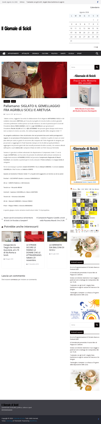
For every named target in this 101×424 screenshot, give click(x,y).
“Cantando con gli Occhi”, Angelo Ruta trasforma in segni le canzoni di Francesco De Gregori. (45, 3)
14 (88, 28)
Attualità (25, 53)
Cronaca (35, 53)
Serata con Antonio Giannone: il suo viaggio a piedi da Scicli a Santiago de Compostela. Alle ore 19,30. (84, 280)
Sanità (63, 53)
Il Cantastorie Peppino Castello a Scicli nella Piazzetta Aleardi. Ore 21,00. (50, 219)
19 (80, 33)
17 (71, 33)
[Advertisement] (85, 129)
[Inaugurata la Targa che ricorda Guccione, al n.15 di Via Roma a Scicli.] (11, 233)
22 (93, 33)
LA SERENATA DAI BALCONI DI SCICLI (56, 247)
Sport (79, 53)
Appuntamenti (13, 53)
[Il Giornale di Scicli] (4, 53)
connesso (14, 279)
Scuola (71, 53)
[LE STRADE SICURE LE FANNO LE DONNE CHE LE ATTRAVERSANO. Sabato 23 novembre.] (34, 233)
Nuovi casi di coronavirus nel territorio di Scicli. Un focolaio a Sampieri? (18, 219)
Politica (54, 53)
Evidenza (6, 101)
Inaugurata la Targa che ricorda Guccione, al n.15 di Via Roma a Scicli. (11, 250)
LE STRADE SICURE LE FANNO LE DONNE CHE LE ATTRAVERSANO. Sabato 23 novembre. (34, 252)
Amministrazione (7, 410)
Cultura (45, 53)
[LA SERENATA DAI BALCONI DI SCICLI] (57, 233)
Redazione (19, 114)
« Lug (96, 47)
